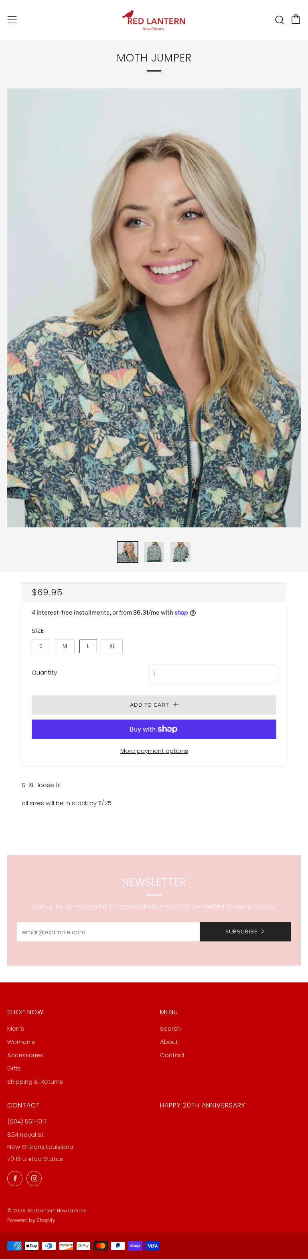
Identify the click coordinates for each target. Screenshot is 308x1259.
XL (112, 646)
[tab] (127, 552)
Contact (172, 1055)
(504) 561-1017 (27, 1121)
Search (170, 1028)
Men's (15, 1028)
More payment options (154, 750)
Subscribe (241, 931)
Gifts (14, 1068)
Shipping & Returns (35, 1081)
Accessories (25, 1055)
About (169, 1042)
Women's (21, 1042)
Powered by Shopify (31, 1220)
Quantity (44, 672)
